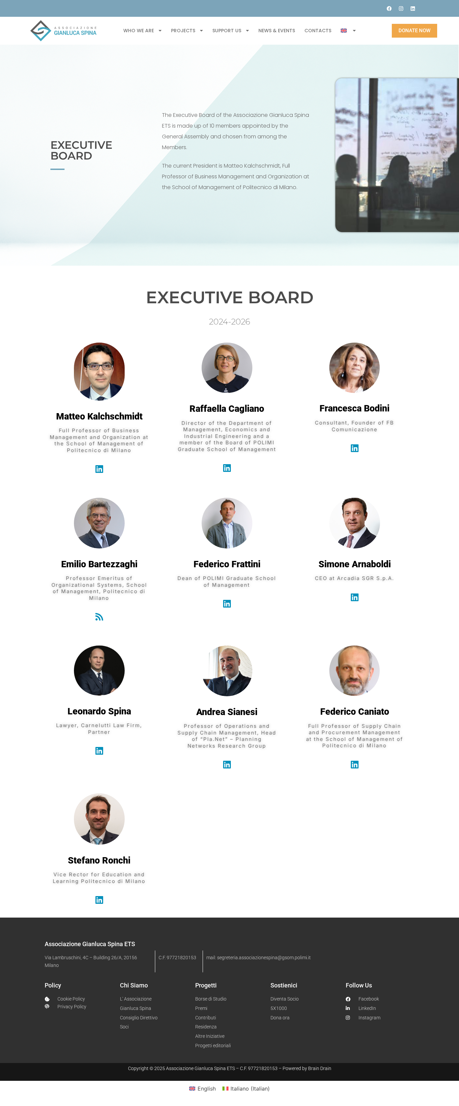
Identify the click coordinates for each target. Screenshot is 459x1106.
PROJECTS (183, 30)
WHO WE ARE (138, 30)
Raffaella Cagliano (227, 408)
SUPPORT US (226, 30)
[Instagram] (401, 8)
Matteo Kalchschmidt (99, 416)
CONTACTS (317, 30)
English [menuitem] (207, 1088)
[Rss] (99, 616)
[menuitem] (348, 30)
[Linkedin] (413, 8)
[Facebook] (389, 8)
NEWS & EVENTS (276, 30)
